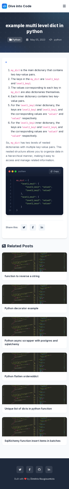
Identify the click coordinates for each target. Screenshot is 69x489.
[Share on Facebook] (33, 227)
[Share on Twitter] (24, 227)
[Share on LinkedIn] (42, 227)
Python (16, 39)
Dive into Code (19, 6)
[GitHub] (39, 469)
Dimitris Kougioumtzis (42, 478)
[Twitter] (20, 469)
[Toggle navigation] (64, 6)
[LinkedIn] (48, 469)
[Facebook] (29, 469)
